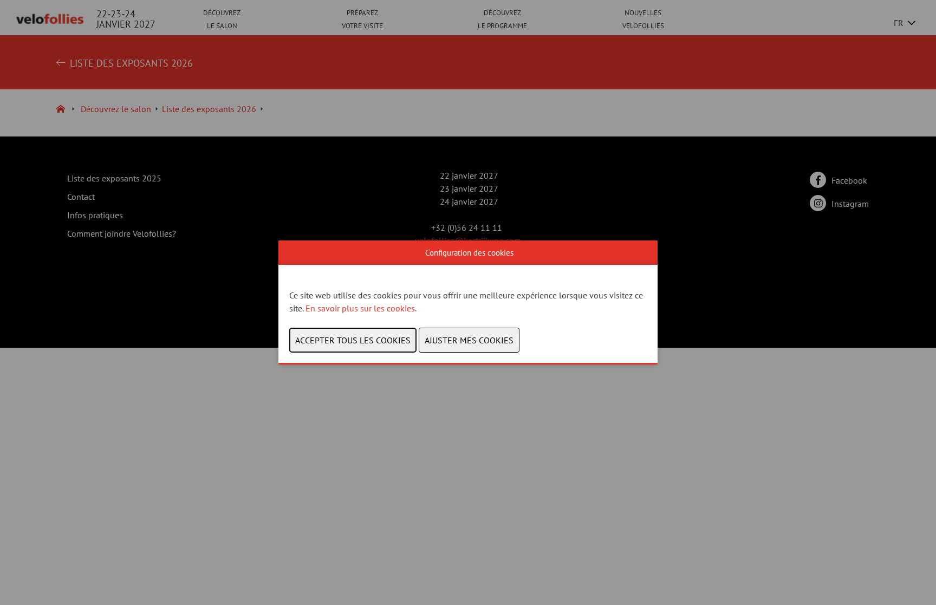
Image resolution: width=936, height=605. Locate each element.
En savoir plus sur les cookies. (362, 308)
